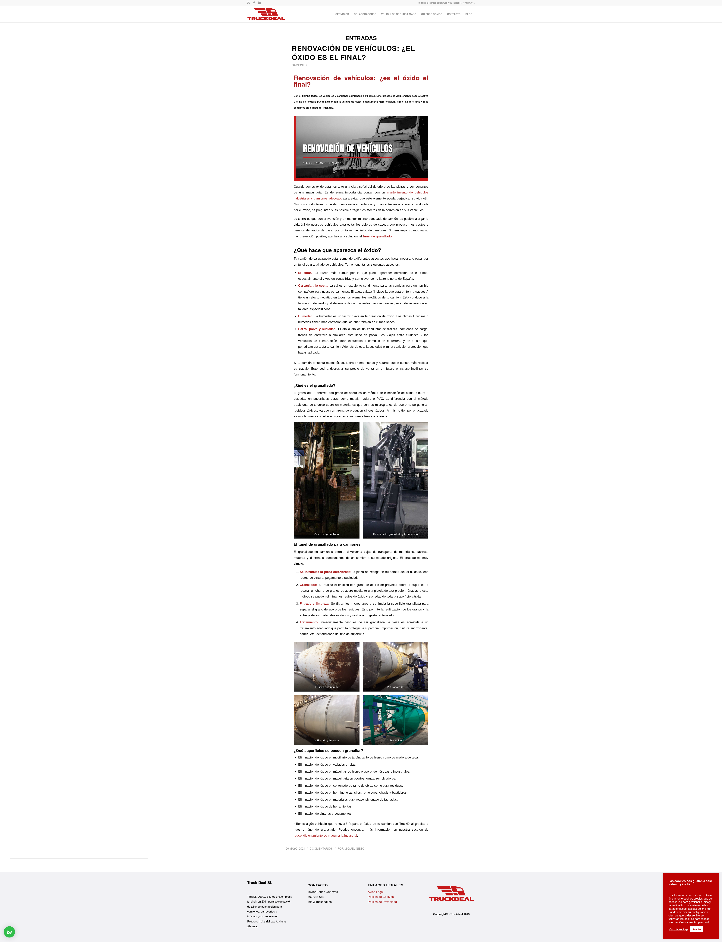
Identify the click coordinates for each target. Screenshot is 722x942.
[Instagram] (248, 3)
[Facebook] (254, 3)
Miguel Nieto (354, 848)
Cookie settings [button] (678, 929)
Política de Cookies (381, 896)
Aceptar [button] (696, 929)
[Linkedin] (259, 3)
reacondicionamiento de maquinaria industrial (325, 835)
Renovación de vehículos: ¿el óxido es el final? (353, 52)
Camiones (299, 65)
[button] (9, 931)
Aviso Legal (376, 892)
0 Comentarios (321, 848)
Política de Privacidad (382, 902)
